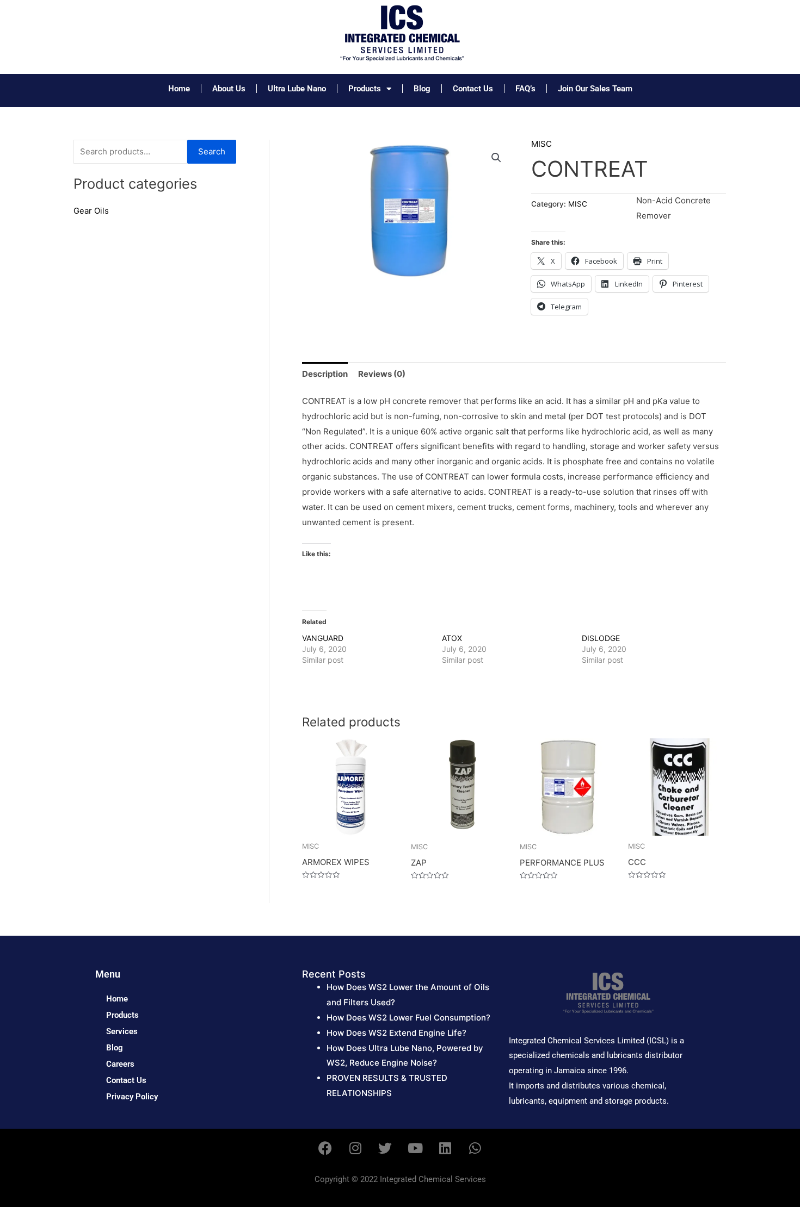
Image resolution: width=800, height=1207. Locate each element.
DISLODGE (601, 638)
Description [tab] (325, 374)
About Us (228, 89)
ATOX (452, 638)
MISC (541, 144)
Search (211, 151)
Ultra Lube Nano (297, 89)
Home (179, 89)
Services (122, 1031)
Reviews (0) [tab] (381, 374)
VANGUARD (322, 638)
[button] (496, 157)
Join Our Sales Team (595, 89)
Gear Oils (91, 211)
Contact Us (473, 89)
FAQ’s (525, 89)
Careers (120, 1064)
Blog (422, 89)
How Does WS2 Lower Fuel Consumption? (408, 1017)
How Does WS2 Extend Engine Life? (396, 1033)
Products (364, 89)
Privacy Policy (132, 1097)
